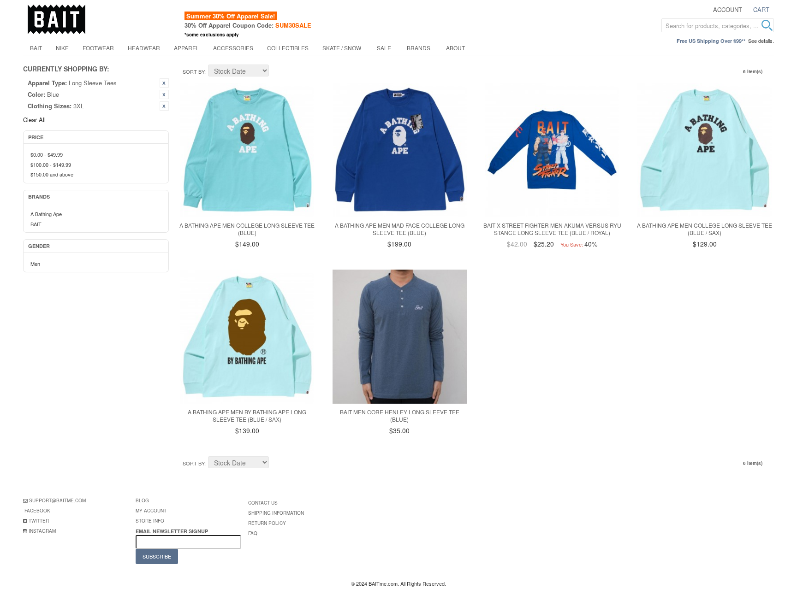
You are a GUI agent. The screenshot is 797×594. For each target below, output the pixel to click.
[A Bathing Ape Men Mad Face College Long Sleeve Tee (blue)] (399, 150)
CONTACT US (263, 503)
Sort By (193, 71)
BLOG (142, 500)
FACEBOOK (37, 510)
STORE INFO (150, 521)
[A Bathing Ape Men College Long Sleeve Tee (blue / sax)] (704, 150)
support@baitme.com (57, 500)
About (455, 48)
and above (51, 174)
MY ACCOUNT (151, 510)
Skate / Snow (341, 48)
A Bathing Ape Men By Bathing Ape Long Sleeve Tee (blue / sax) (247, 415)
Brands (418, 48)
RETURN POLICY (267, 523)
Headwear (144, 48)
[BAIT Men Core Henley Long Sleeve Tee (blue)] (399, 336)
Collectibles (288, 48)
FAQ (252, 533)
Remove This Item (164, 83)
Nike (62, 48)
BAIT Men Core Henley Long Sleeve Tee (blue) (399, 415)
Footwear (98, 48)
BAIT (36, 48)
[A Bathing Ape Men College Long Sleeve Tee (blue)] (247, 150)
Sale (384, 48)
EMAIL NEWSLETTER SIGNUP (172, 531)
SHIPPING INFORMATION (276, 513)
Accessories (233, 48)
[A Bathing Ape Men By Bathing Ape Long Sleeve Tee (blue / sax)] (247, 336)
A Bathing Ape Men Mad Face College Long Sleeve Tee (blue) (399, 229)
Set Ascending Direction (277, 72)
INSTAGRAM (42, 531)
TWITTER (39, 521)
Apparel (186, 48)
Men (35, 263)
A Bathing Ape (46, 214)
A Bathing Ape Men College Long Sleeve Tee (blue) (247, 229)
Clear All (34, 119)
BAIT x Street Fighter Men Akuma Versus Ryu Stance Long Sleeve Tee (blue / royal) (552, 229)
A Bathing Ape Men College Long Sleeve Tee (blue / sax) (704, 229)
